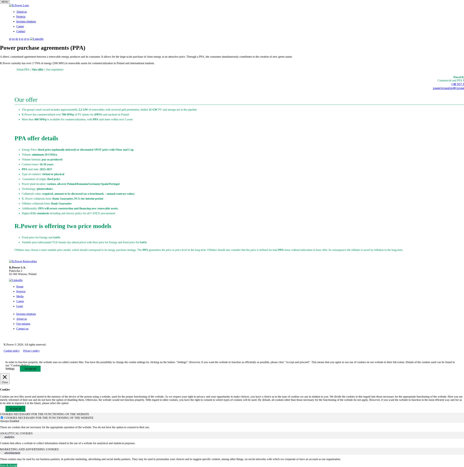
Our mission (23, 323)
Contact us (22, 328)
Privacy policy (31, 350)
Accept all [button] (30, 368)
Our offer (38, 69)
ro (28, 38)
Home (19, 286)
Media (20, 296)
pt (25, 38)
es (22, 38)
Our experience (54, 69)
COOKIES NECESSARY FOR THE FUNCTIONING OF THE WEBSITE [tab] (44, 414)
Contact (20, 31)
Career (20, 26)
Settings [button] (9, 368)
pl (10, 38)
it (19, 38)
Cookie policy (12, 350)
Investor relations (26, 21)
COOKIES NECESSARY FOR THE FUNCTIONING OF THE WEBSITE (49, 417)
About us (21, 11)
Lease (19, 306)
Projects (20, 16)
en (13, 38)
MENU (4, 2)
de (16, 38)
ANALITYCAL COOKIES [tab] (16, 433)
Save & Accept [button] (8, 465)
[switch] (2, 437)
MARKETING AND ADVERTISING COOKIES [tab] (29, 449)
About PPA (23, 69)
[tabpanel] (232, 427)
